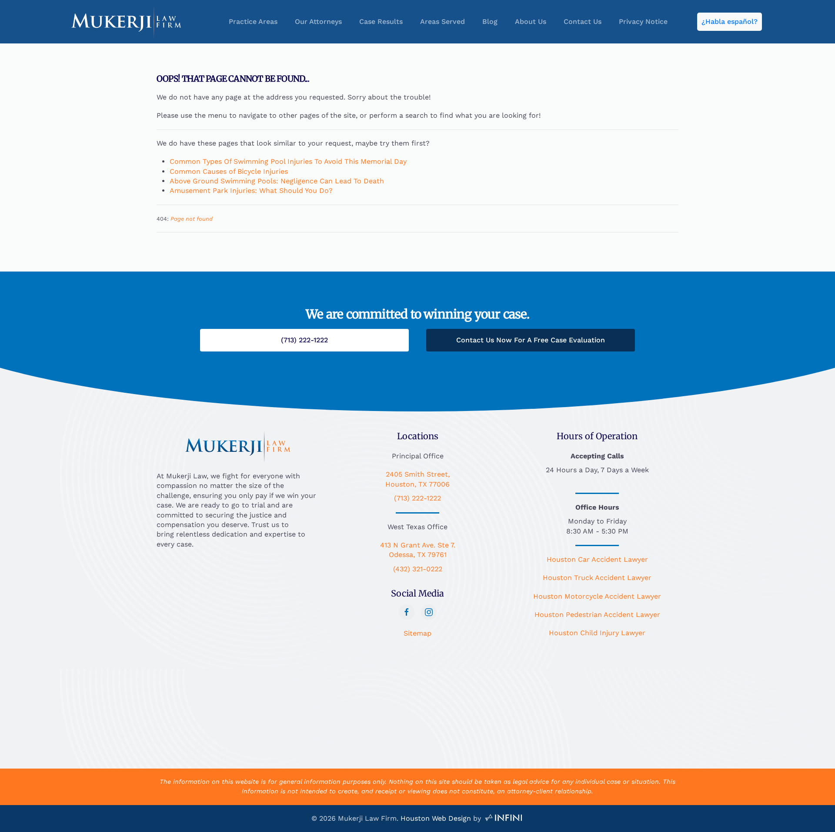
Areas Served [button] (442, 21)
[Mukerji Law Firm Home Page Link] (238, 445)
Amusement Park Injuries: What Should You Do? (251, 190)
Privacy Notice (643, 21)
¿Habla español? (729, 21)
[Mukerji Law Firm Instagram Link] (429, 612)
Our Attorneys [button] (318, 21)
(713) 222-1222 (417, 498)
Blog (490, 21)
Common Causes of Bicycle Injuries (229, 171)
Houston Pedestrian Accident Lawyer (597, 614)
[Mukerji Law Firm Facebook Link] (406, 612)
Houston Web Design (436, 818)
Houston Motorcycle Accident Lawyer (597, 596)
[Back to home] (126, 21)
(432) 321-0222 (417, 569)
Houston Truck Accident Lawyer (597, 577)
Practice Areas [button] (253, 21)
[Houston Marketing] (503, 818)
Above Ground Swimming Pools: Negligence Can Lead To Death (277, 181)
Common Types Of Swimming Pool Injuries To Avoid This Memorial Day (288, 161)
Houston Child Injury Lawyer (597, 633)
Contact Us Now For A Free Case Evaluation (530, 340)
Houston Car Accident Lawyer (597, 559)
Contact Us (582, 21)
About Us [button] (530, 21)
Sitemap (417, 633)
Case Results (381, 21)
